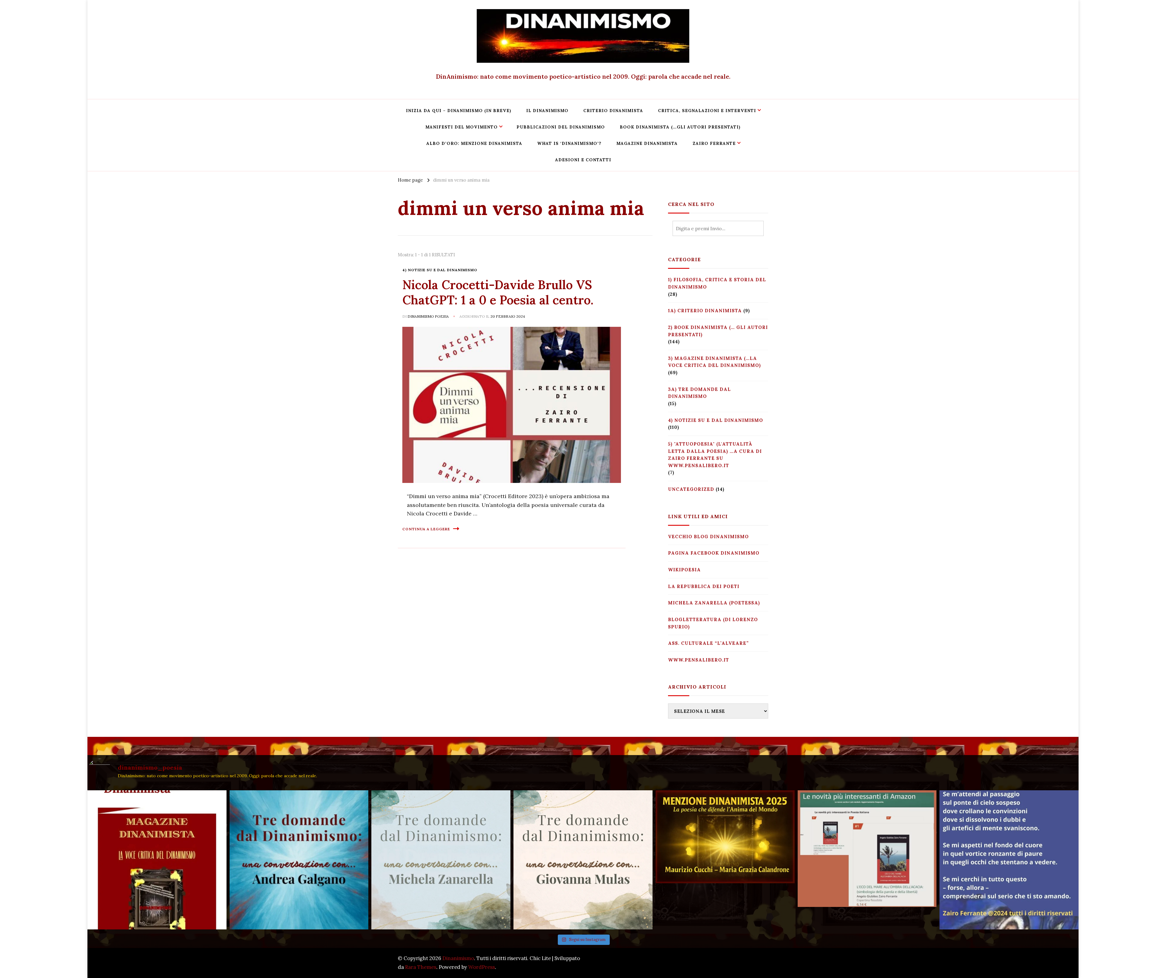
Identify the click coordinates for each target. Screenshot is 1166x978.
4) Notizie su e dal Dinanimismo (439, 270)
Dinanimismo (458, 958)
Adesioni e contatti (583, 159)
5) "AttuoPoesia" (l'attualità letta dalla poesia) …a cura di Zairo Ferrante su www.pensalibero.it (715, 454)
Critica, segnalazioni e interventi (707, 110)
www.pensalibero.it (698, 660)
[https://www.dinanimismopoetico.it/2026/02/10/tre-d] (299, 859)
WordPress (481, 967)
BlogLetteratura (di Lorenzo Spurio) (713, 623)
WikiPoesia (684, 570)
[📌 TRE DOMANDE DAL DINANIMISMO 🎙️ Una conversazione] (583, 859)
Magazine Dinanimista (647, 143)
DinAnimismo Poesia (428, 316)
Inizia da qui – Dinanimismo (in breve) (458, 110)
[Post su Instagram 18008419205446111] (1009, 859)
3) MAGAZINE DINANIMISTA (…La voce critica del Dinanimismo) (714, 361)
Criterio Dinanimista (613, 110)
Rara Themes (420, 967)
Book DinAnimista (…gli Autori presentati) (680, 127)
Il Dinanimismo (547, 110)
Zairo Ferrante (714, 143)
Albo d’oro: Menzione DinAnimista (474, 143)
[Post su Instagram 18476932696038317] (867, 859)
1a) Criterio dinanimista (705, 310)
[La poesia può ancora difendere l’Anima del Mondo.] (725, 859)
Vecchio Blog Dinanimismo (708, 536)
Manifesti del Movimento (461, 127)
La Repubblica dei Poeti (703, 586)
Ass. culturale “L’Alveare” (708, 643)
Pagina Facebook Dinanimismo (713, 553)
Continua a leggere (426, 529)
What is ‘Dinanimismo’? (569, 143)
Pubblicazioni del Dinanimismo (561, 127)
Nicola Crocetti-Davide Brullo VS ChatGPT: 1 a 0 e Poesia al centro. (497, 292)
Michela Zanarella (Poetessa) (714, 603)
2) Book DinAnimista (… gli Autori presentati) (718, 330)
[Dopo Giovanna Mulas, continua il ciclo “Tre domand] (440, 859)
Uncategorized (691, 489)
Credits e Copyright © (741, 962)
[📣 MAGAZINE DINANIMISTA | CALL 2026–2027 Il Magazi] (157, 859)
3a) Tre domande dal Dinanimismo (699, 392)
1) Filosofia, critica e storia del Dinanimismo (717, 283)
